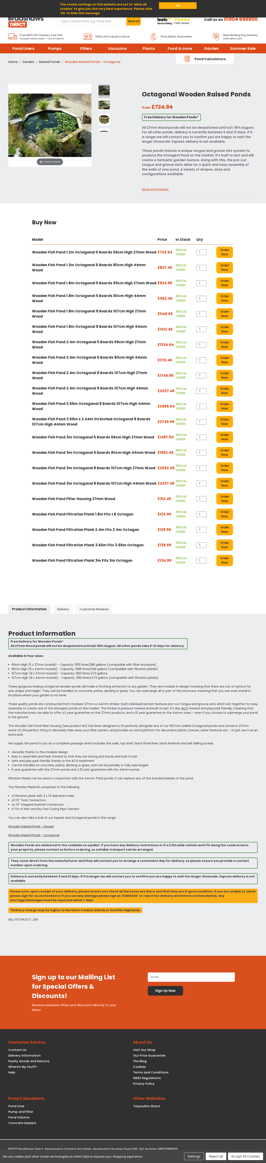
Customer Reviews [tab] (94, 609)
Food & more (180, 48)
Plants (149, 48)
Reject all (216, 1156)
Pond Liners (23, 48)
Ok (178, 5)
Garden (211, 48)
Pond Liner (16, 1106)
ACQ (184, 708)
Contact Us (17, 1050)
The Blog (140, 1061)
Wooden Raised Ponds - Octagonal (33, 835)
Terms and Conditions (151, 1072)
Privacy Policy (144, 1084)
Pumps (54, 48)
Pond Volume (19, 1117)
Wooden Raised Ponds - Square (31, 826)
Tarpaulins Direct (146, 1106)
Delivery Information (24, 1055)
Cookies (139, 1067)
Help (11, 1072)
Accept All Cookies (245, 1156)
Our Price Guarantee (149, 1055)
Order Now (224, 252)
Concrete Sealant (22, 1123)
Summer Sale (243, 48)
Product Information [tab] (29, 609)
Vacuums (117, 48)
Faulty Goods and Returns (28, 1061)
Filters (86, 48)
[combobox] (91, 21)
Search (134, 21)
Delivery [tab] (63, 609)
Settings (194, 1156)
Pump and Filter (20, 1112)
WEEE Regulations (147, 1078)
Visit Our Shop (144, 1050)
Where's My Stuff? (22, 1067)
